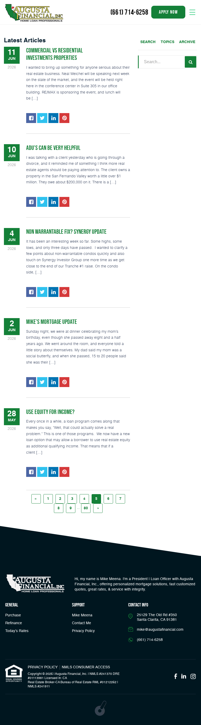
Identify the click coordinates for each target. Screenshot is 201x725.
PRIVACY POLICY (43, 667)
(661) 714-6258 (129, 12)
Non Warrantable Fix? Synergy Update (66, 231)
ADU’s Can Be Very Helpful (53, 147)
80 (86, 508)
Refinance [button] (13, 623)
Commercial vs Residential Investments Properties (54, 54)
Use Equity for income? (50, 411)
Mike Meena (82, 615)
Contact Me (81, 623)
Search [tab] (147, 42)
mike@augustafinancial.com (160, 630)
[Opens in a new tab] (31, 118)
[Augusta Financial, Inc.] (34, 13)
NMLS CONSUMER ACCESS (86, 667)
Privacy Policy (83, 631)
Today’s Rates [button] (17, 631)
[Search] (190, 62)
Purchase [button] (13, 615)
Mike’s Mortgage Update (51, 321)
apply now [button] (168, 12)
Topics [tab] (167, 42)
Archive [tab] (187, 42)
